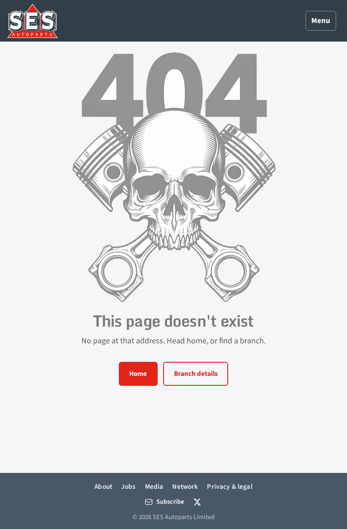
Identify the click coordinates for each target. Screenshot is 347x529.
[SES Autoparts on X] (197, 502)
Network (185, 487)
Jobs (128, 487)
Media (154, 487)
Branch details (196, 374)
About (103, 487)
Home (138, 374)
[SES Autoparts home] (32, 21)
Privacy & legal (229, 487)
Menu (320, 20)
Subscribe (170, 501)
